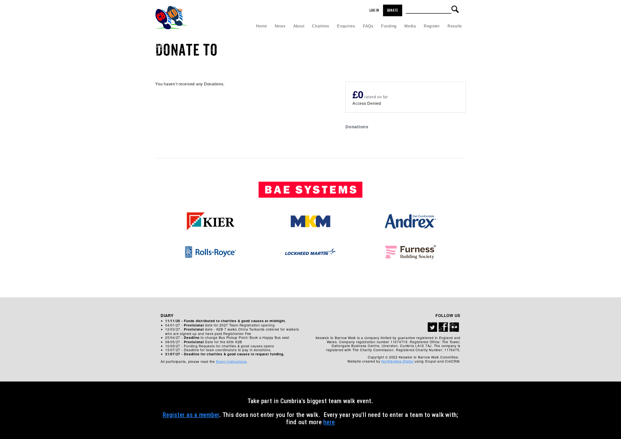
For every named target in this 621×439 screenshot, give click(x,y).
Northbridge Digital (397, 361)
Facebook (443, 327)
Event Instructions (231, 361)
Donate (393, 10)
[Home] (171, 16)
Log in (374, 10)
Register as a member (191, 414)
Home (261, 26)
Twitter (432, 327)
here (329, 422)
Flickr (454, 327)
